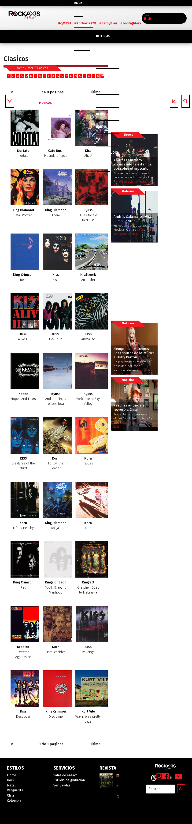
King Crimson (23, 277)
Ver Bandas (61, 785)
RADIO (101, 127)
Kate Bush (55, 153)
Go (181, 789)
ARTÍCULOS (104, 101)
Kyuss (88, 215)
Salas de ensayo (65, 775)
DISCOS (103, 49)
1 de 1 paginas (51, 744)
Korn (55, 463)
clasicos (42, 68)
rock (30, 68)
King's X (88, 587)
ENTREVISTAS (106, 88)
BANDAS (103, 166)
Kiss (88, 153)
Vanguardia (83, 25)
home (20, 68)
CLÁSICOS (103, 62)
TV (98, 140)
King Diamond (23, 212)
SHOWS (103, 75)
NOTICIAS (103, 36)
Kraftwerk (88, 277)
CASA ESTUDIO (107, 153)
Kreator (23, 652)
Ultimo (94, 92)
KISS (56, 336)
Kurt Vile (88, 716)
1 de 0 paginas (51, 92)
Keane (23, 396)
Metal (78, 14)
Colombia (82, 48)
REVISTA (102, 114)
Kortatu (23, 153)
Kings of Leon (55, 587)
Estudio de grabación (69, 780)
